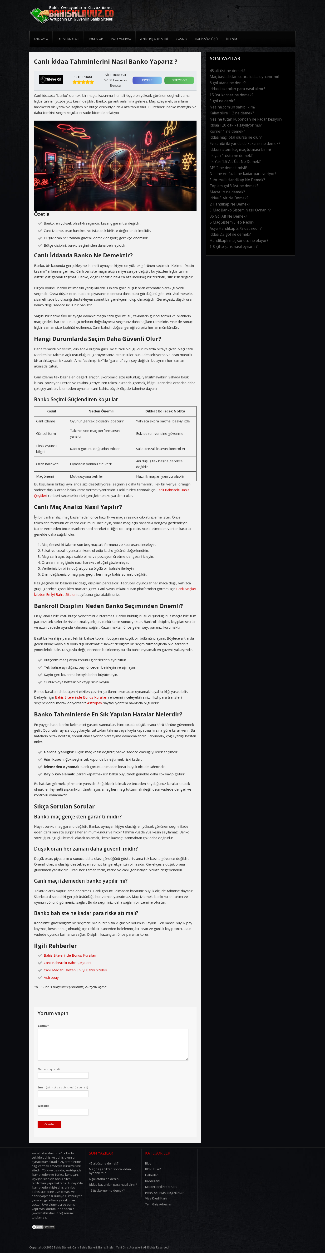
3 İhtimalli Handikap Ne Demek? (237, 179)
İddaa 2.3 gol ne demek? (230, 234)
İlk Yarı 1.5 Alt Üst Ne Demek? (235, 161)
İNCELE (147, 80)
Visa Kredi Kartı (156, 1198)
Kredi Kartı (152, 1181)
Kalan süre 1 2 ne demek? (232, 113)
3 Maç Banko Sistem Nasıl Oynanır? (240, 210)
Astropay (94, 702)
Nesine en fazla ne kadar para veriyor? (243, 173)
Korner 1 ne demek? (227, 131)
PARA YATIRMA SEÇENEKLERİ (165, 1192)
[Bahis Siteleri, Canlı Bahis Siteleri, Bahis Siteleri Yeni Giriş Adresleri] (71, 26)
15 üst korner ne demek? (231, 95)
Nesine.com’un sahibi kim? (233, 107)
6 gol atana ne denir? (228, 82)
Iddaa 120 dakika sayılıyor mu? (236, 125)
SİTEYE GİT (179, 80)
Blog (148, 1163)
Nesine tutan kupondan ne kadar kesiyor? (246, 119)
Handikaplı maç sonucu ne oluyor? (239, 240)
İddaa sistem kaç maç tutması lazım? (240, 149)
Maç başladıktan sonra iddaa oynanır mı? (245, 76)
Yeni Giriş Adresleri (158, 1204)
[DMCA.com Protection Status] (43, 1228)
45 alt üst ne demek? (228, 70)
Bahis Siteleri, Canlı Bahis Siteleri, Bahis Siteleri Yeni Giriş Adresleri (98, 1247)
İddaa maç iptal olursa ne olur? (236, 137)
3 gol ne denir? (222, 100)
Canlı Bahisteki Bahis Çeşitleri (67, 962)
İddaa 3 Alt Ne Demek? (229, 198)
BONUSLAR (153, 1169)
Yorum (43, 1026)
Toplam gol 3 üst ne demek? (234, 185)
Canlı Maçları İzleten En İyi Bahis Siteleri (75, 970)
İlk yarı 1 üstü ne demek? (231, 155)
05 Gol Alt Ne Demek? (228, 216)
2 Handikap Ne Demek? (230, 204)
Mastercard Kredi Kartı (161, 1186)
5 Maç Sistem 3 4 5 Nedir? (232, 222)
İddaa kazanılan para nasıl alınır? (237, 88)
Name (48, 1069)
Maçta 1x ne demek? (227, 192)
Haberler (151, 1175)
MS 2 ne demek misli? (228, 167)
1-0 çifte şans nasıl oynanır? (234, 246)
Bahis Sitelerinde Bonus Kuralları (81, 697)
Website (43, 1105)
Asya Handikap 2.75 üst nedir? (236, 228)
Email (63, 1087)
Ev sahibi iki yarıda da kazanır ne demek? (245, 143)
